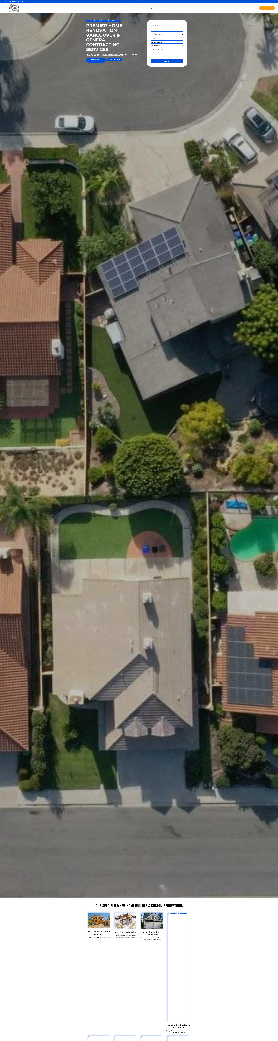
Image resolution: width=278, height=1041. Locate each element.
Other (168, 8)
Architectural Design (125, 932)
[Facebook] (271, 1)
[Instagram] (274, 1)
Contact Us (162, 8)
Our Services (122, 8)
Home (116, 8)
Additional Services (142, 8)
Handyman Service (153, 8)
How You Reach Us (156, 42)
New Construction (131, 8)
